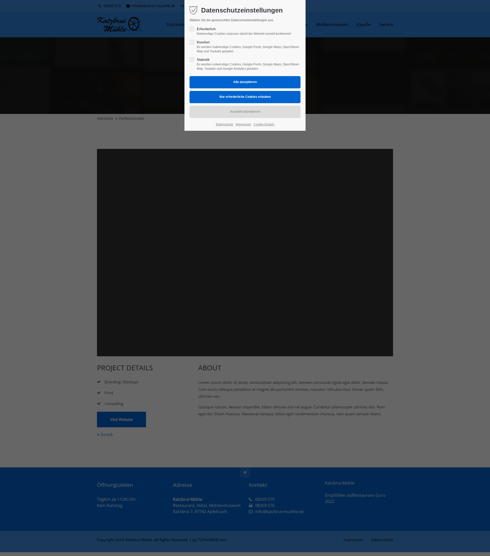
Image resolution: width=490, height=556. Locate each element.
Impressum (243, 124)
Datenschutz (224, 124)
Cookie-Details (264, 124)
